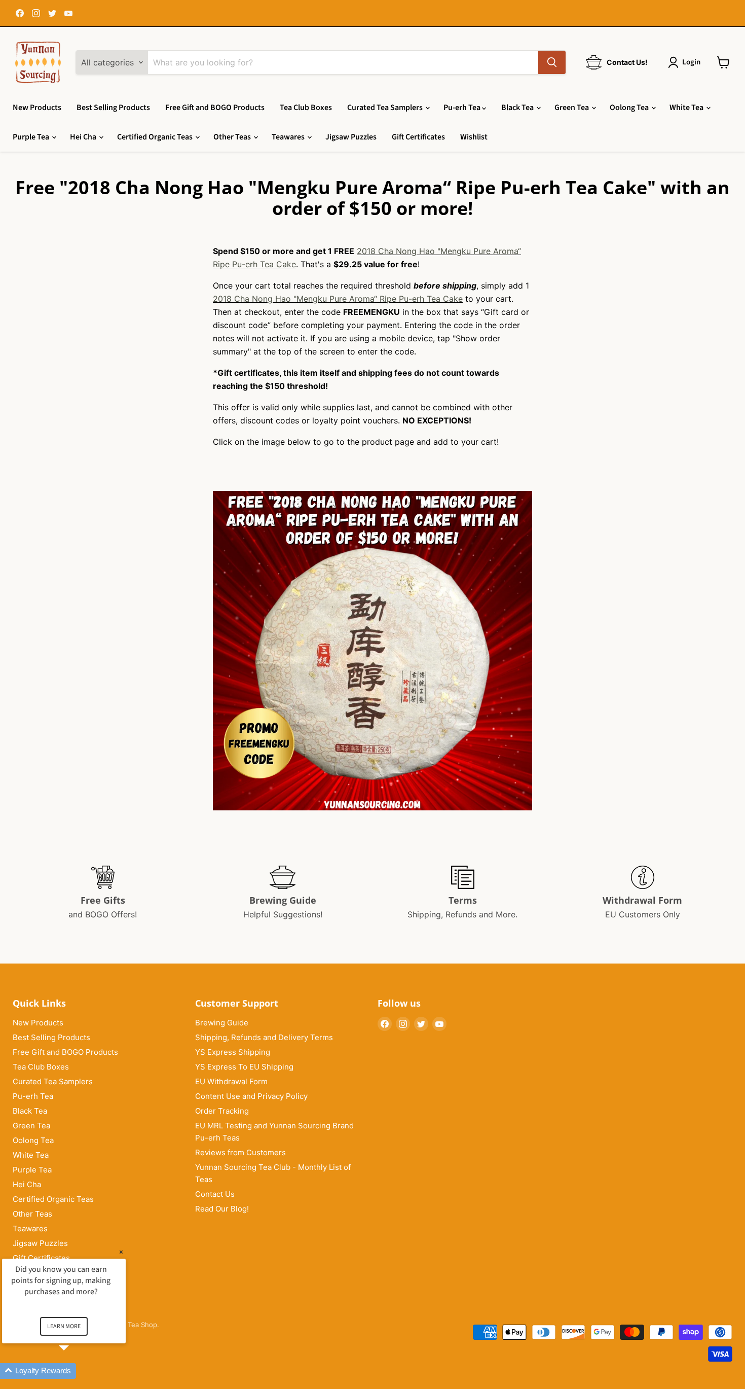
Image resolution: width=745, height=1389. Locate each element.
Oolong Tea (630, 107)
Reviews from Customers (240, 1152)
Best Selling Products (113, 107)
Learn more (64, 1326)
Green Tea (572, 107)
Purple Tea (32, 137)
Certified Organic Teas (155, 137)
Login (691, 62)
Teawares (289, 137)
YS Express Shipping (232, 1052)
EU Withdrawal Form (231, 1081)
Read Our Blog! (222, 1209)
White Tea (687, 107)
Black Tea (518, 107)
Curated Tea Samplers (385, 107)
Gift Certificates (418, 137)
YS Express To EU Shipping (244, 1067)
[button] (76, 1371)
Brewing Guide (221, 1022)
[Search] (552, 62)
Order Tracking (222, 1111)
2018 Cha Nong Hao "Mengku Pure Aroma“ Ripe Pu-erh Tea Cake (338, 299)
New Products (37, 107)
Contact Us (215, 1194)
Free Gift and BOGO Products (215, 107)
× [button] (121, 1252)
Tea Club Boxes (306, 107)
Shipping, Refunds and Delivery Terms (264, 1037)
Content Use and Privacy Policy (251, 1096)
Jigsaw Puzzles (351, 137)
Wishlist (474, 137)
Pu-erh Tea (462, 107)
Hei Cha (84, 137)
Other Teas (232, 137)
